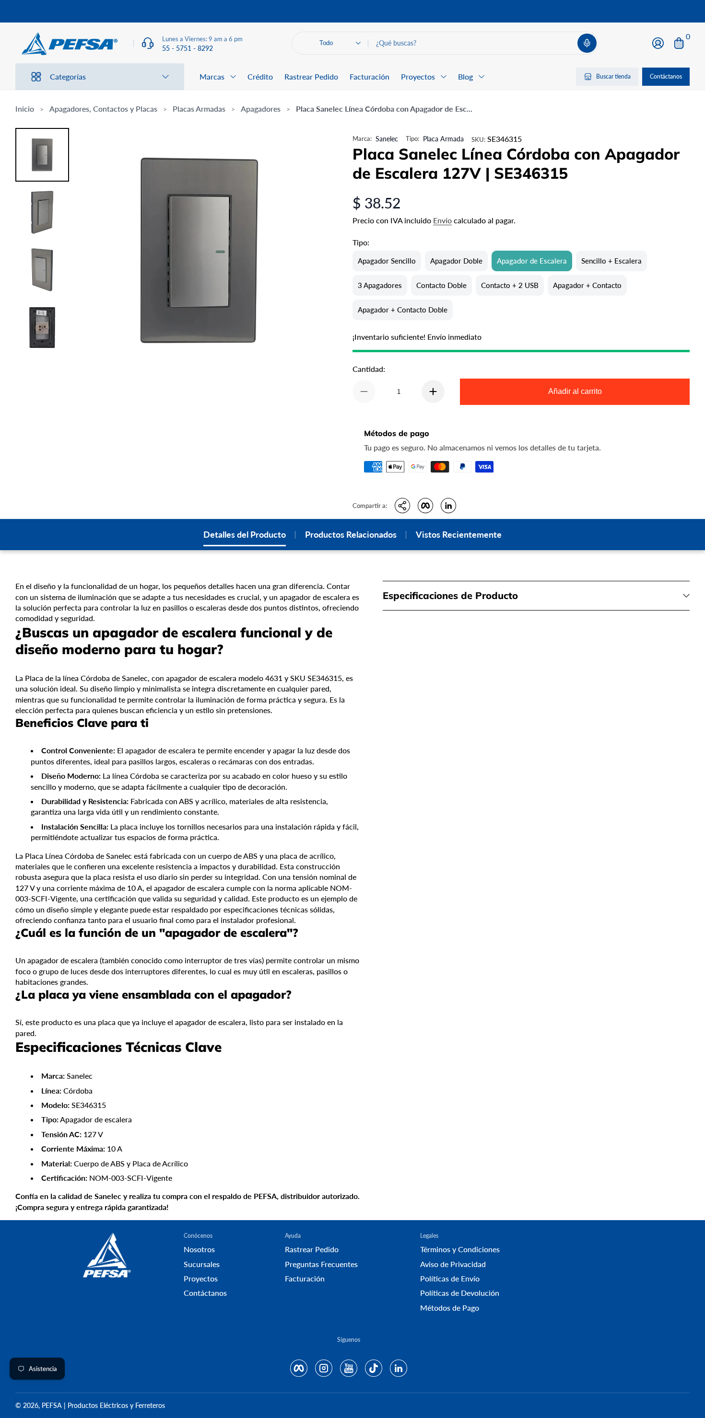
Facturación (369, 76)
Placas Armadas (199, 108)
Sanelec (387, 139)
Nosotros (199, 1249)
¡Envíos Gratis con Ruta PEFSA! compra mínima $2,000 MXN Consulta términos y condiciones (352, 11)
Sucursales (202, 1263)
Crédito (260, 76)
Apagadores (261, 108)
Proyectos (201, 1278)
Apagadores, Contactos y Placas (103, 108)
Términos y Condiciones (460, 1249)
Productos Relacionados (351, 534)
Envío (442, 220)
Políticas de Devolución (459, 1292)
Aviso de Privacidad (453, 1263)
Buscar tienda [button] (613, 76)
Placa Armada (443, 139)
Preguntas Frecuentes (321, 1263)
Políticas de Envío (450, 1278)
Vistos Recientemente (459, 534)
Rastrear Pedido (311, 76)
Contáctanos (666, 76)
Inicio (24, 108)
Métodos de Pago (449, 1307)
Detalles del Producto (244, 534)
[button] (587, 43)
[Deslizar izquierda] (206, 11)
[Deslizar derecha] (498, 11)
